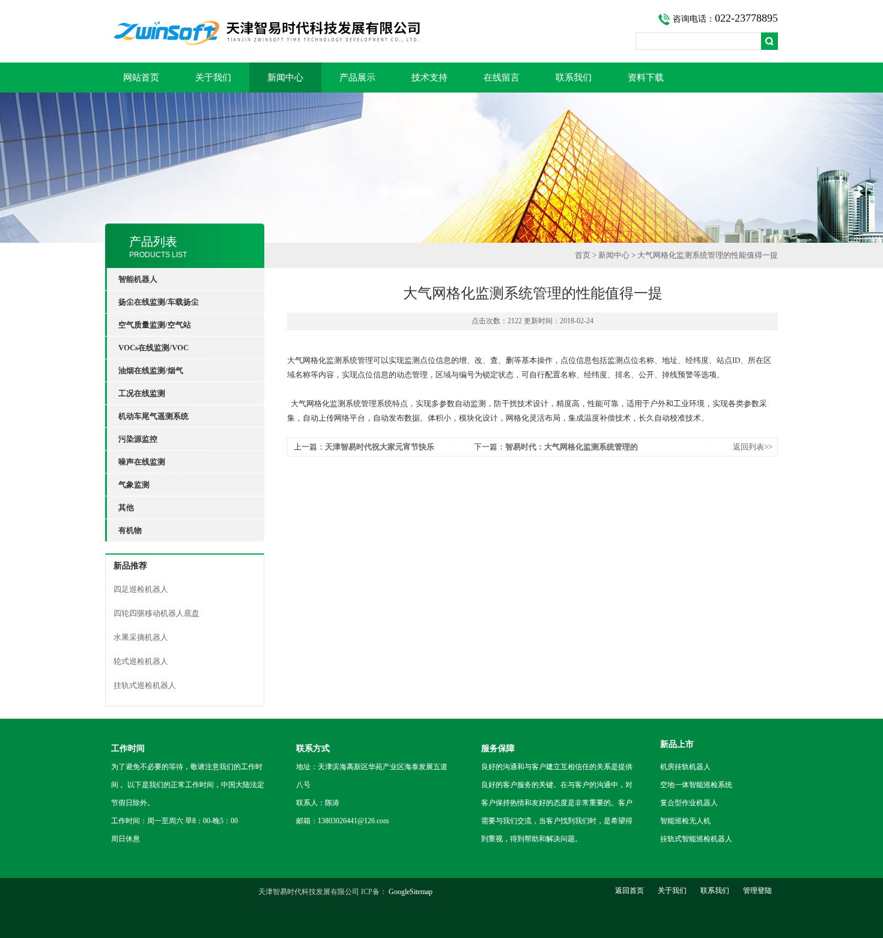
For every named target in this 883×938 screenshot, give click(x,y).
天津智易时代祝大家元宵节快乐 (379, 446)
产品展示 (357, 77)
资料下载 (646, 77)
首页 (582, 255)
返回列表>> (752, 446)
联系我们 (574, 77)
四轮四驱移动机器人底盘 (156, 613)
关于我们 (213, 77)
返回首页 (629, 890)
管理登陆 (757, 890)
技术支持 (429, 77)
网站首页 (141, 77)
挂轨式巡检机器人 (145, 685)
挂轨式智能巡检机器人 (696, 839)
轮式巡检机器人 (141, 661)
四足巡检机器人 (141, 589)
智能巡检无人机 (685, 821)
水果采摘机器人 (141, 637)
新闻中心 (285, 77)
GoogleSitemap (410, 892)
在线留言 (502, 77)
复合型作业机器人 (689, 803)
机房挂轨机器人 (685, 767)
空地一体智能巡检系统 (696, 785)
